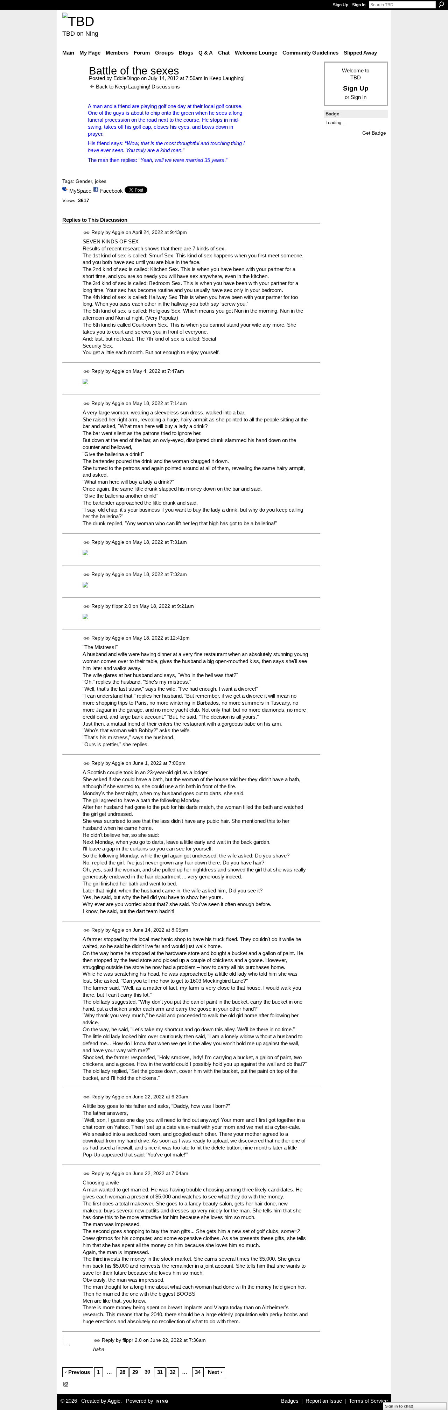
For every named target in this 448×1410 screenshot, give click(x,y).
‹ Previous (77, 1372)
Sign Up (340, 4)
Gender (84, 181)
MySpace (80, 191)
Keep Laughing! (227, 78)
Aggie (118, 232)
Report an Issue (324, 1401)
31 (160, 1372)
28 (122, 1372)
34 (198, 1372)
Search (441, 4)
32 (172, 1372)
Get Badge (374, 133)
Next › (215, 1372)
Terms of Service (368, 1401)
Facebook (111, 191)
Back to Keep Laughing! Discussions (138, 87)
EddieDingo (126, 78)
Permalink (86, 232)
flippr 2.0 (121, 606)
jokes (100, 181)
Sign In (358, 4)
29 (135, 1372)
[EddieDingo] (73, 83)
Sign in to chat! (399, 1406)
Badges (290, 1401)
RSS (66, 1384)
